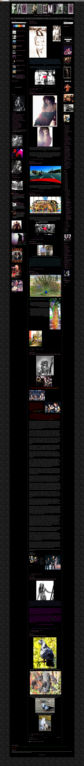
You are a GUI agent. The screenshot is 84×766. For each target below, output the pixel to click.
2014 (65, 188)
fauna (65, 133)
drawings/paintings (67, 131)
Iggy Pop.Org (67, 254)
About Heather (28, 18)
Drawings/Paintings (39, 18)
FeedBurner (70, 42)
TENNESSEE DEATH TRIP (20, 40)
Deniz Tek (66, 126)
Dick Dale (66, 129)
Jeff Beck (66, 140)
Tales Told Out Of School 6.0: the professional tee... (68, 216)
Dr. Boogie (66, 130)
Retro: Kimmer (67, 262)
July (66, 197)
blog (24, 746)
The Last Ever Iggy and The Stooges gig (18, 120)
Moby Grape (66, 146)
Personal (36, 89)
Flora (50, 18)
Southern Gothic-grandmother (17, 126)
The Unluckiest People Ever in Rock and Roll (19, 129)
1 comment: (41, 88)
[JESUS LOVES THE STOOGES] (67, 276)
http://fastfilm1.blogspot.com (42, 86)
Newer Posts (31, 737)
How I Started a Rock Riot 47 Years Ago (18, 114)
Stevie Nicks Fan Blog (16, 177)
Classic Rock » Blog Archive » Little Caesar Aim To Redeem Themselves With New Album (19, 195)
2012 (65, 228)
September (67, 194)
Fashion (66, 132)
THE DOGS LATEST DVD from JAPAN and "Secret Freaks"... (68, 213)
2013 (65, 189)
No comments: (41, 159)
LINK (36, 303)
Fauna (61, 18)
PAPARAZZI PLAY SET (34, 195)
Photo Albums (67, 152)
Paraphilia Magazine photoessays (68, 150)
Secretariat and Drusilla (16, 122)
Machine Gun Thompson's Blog (68, 280)
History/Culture (55, 18)
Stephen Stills (67, 156)
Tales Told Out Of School (35, 631)
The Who (66, 168)
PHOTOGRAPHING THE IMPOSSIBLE (20, 70)
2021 (65, 178)
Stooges (70, 18)
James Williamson (15, 121)
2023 (65, 176)
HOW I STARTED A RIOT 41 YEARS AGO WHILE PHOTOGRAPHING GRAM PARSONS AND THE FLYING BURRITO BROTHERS (20, 77)
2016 (65, 185)
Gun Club (66, 136)
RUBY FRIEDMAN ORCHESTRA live (19, 46)
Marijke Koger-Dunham (68, 144)
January (67, 226)
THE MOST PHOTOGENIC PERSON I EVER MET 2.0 (42, 93)
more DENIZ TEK (19, 55)
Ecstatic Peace (67, 249)
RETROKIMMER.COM (16, 202)
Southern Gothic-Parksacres (16, 127)
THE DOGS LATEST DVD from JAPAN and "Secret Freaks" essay (44, 354)
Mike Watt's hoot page (68, 260)
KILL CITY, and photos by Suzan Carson (20, 36)
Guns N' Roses (67, 137)
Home (12, 18)
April (66, 222)
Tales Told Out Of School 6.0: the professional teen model (42, 579)
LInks (33, 18)
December (67, 190)
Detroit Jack (66, 248)
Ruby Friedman (67, 155)
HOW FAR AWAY (33, 23)
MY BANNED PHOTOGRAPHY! (21, 50)
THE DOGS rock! (15, 128)
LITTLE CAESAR (15, 193)
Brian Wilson (66, 125)
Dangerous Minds (67, 247)
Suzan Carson (67, 158)
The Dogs (65, 18)
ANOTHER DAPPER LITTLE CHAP (37, 635)
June (66, 198)
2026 (65, 172)
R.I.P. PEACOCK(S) (34, 273)
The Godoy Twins (67, 268)
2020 (65, 180)
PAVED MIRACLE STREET (35, 163)
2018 (65, 182)
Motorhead (66, 147)
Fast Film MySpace (67, 250)
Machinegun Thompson (68, 259)
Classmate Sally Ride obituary (17, 115)
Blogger (44, 754)
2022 (65, 177)
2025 (65, 173)
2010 (65, 230)
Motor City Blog (67, 261)
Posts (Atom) (35, 739)
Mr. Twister (33, 89)
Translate (70, 24)
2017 (65, 184)
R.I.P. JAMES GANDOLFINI (35, 243)
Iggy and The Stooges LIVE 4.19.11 (17, 119)
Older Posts (58, 737)
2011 (65, 229)
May (66, 221)
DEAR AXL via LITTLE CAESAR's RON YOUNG (20, 61)
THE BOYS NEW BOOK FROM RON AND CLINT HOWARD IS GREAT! (19, 204)
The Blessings (67, 161)
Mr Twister (46, 18)
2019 (65, 181)
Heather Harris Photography (19, 18)
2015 (65, 186)
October (67, 193)
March (67, 223)
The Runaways (67, 167)
